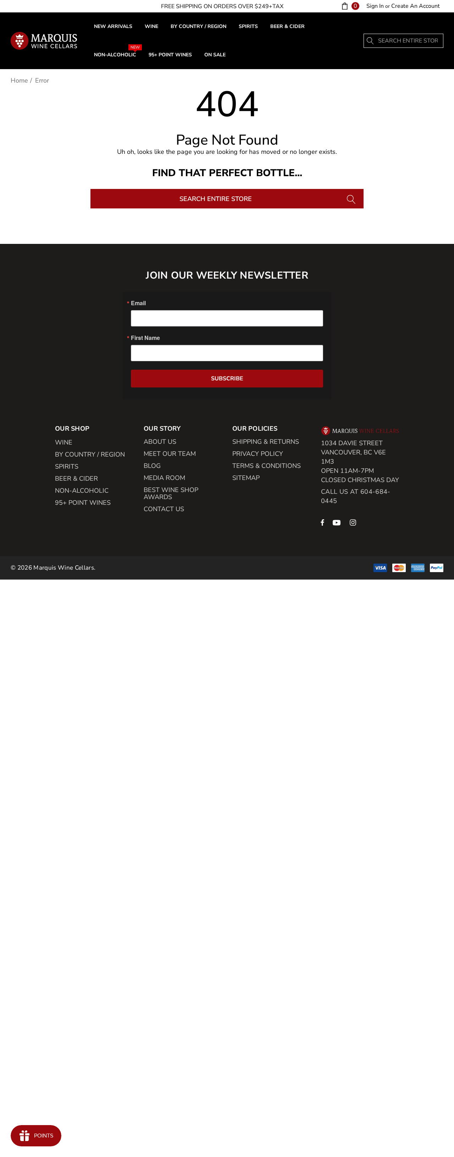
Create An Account (415, 6)
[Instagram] (354, 522)
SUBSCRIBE (227, 378)
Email (138, 303)
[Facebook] (322, 522)
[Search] (371, 41)
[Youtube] (338, 522)
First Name (145, 338)
